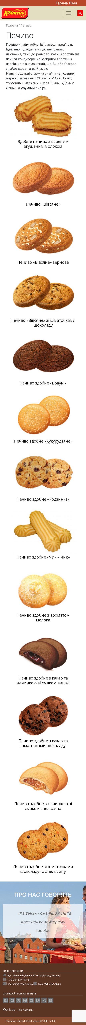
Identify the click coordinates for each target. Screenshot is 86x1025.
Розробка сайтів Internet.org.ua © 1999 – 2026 (31, 1021)
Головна (12, 25)
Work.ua (9, 1010)
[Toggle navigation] (68, 13)
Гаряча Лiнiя (66, 3)
